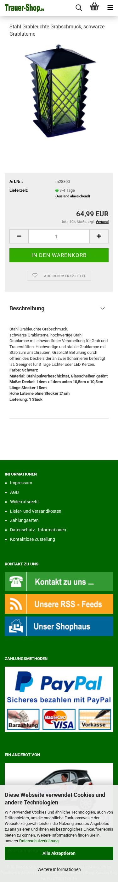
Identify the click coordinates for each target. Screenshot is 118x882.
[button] (18, 236)
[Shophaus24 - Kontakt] (59, 581)
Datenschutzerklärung (39, 840)
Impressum (21, 482)
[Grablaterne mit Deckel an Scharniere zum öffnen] (59, 90)
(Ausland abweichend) (72, 196)
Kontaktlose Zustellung (32, 539)
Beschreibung (26, 308)
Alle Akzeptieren (59, 853)
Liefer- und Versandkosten (35, 511)
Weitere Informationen (59, 869)
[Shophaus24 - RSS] (59, 603)
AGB (14, 492)
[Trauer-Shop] (22, 8)
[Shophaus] (59, 626)
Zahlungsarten (24, 520)
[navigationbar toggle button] (110, 8)
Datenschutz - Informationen (38, 529)
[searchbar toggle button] (79, 8)
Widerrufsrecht (24, 501)
